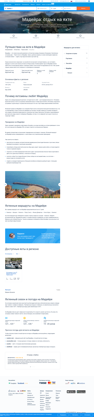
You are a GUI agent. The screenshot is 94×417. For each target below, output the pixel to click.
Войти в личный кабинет (80, 1)
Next (59, 362)
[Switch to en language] (21, 390)
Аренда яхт (17, 4)
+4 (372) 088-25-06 (47, 238)
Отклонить (87, 415)
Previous (6, 362)
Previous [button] (5, 184)
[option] (32, 184)
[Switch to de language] (23, 390)
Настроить (75, 415)
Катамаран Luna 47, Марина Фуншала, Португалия (11, 274)
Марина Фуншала (10, 292)
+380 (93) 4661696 (54, 1)
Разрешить (63, 415)
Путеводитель (25, 4)
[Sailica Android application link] (81, 393)
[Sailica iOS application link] (71, 393)
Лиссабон (69, 63)
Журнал (38, 4)
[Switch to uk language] (24, 390)
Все (17, 254)
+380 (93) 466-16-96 (48, 236)
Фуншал (8, 289)
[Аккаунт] (89, 1)
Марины (33, 4)
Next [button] (60, 184)
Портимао (69, 58)
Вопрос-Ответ (12, 1)
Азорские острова (71, 53)
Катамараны (8, 254)
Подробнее (7, 415)
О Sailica (6, 1)
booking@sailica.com (64, 1)
